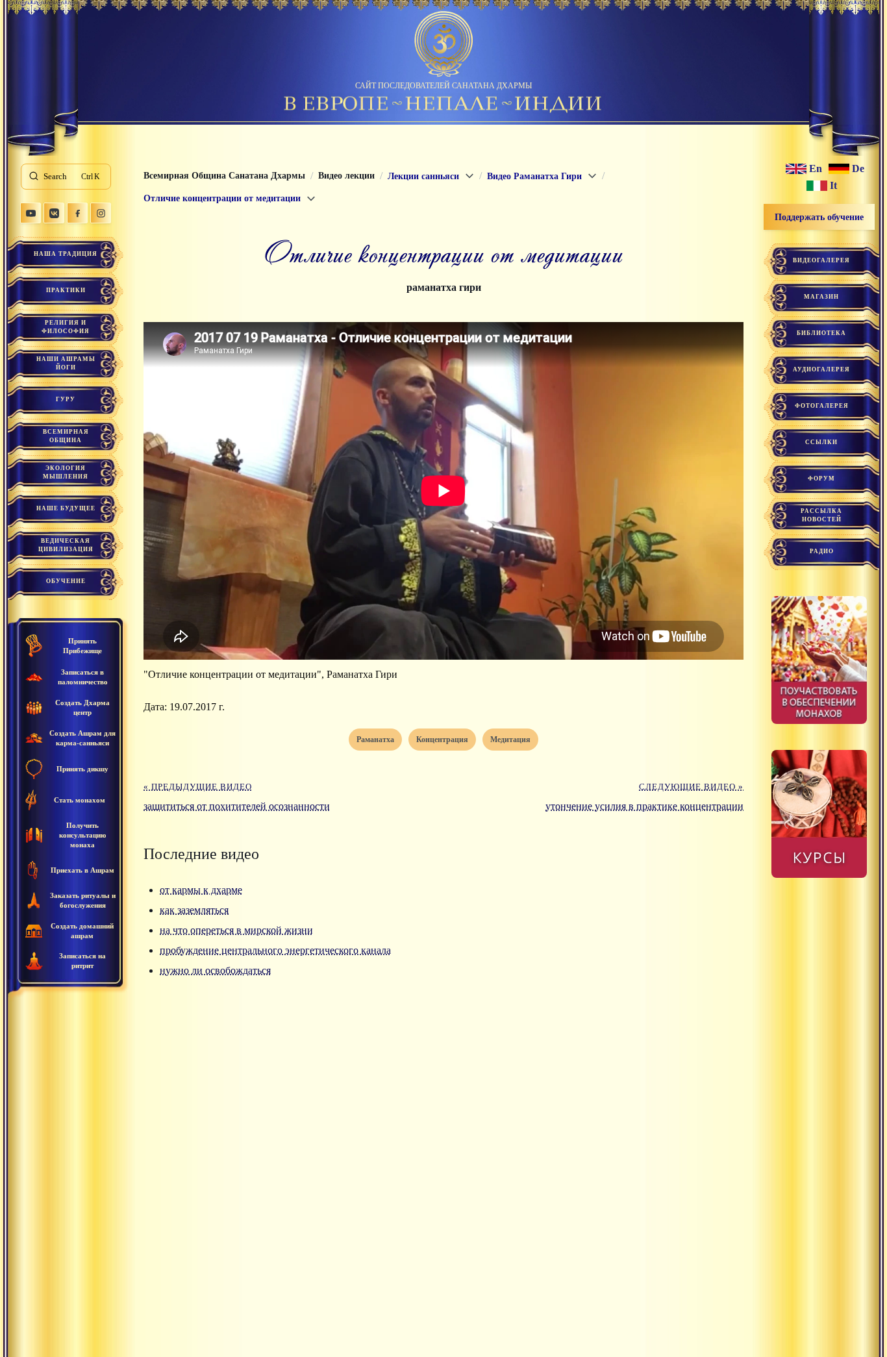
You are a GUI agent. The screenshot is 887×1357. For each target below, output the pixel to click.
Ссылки (821, 442)
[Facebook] (77, 213)
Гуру (65, 399)
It (833, 186)
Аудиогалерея (821, 369)
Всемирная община (66, 436)
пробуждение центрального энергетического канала (275, 950)
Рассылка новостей (821, 515)
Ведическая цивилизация (66, 545)
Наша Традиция (65, 254)
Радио (822, 551)
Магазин (821, 296)
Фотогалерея (822, 406)
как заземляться (194, 909)
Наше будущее (65, 508)
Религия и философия (66, 326)
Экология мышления (65, 472)
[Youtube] (30, 213)
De (858, 169)
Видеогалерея (821, 260)
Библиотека (821, 333)
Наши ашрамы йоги (65, 363)
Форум (821, 478)
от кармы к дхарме (201, 889)
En (815, 169)
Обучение (66, 581)
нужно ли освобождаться (215, 970)
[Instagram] (100, 213)
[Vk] (54, 213)
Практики (66, 290)
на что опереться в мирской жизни (236, 930)
